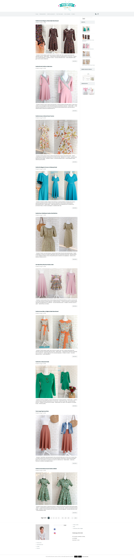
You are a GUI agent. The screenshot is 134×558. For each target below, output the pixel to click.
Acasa (37, 14)
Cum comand (67, 14)
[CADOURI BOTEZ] (88, 94)
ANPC (74, 526)
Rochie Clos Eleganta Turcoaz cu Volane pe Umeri (46, 167)
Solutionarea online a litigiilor (78, 528)
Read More (75, 61)
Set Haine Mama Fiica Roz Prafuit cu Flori (44, 264)
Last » (76, 517)
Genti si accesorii (51, 14)
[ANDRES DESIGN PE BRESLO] (88, 80)
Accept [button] (76, 556)
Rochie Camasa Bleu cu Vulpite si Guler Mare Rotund (47, 311)
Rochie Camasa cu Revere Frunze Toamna (45, 116)
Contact (73, 14)
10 (62, 517)
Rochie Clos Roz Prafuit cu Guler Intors (44, 66)
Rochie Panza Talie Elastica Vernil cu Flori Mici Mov (46, 213)
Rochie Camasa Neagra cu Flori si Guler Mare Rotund (47, 21)
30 (68, 517)
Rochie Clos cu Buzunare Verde (42, 361)
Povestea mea (38, 542)
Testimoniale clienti (39, 544)
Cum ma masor (59, 14)
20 (65, 517)
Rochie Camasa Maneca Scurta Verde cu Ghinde (46, 468)
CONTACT (38, 548)
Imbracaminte (42, 14)
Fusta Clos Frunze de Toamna (86, 57)
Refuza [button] (80, 556)
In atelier (37, 546)
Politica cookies (75, 524)
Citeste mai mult (85, 556)
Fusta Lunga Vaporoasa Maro (42, 411)
